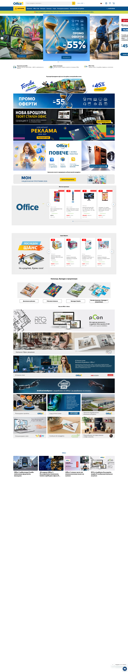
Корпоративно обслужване (77, 8)
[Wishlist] (110, 3)
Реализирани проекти (63, 8)
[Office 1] (18, 3)
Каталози (49, 8)
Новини (64, 453)
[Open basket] (114, 3)
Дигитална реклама (29, 301)
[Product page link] (56, 196)
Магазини (42, 8)
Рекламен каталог (52, 301)
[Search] (73, 3)
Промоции (29, 8)
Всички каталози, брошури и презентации (99, 301)
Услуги (54, 8)
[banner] (64, 86)
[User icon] (106, 3)
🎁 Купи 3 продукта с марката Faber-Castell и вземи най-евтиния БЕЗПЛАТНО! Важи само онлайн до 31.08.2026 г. (64, 12)
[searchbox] (50, 3)
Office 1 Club (36, 8)
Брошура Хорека (76, 301)
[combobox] (81, 3)
